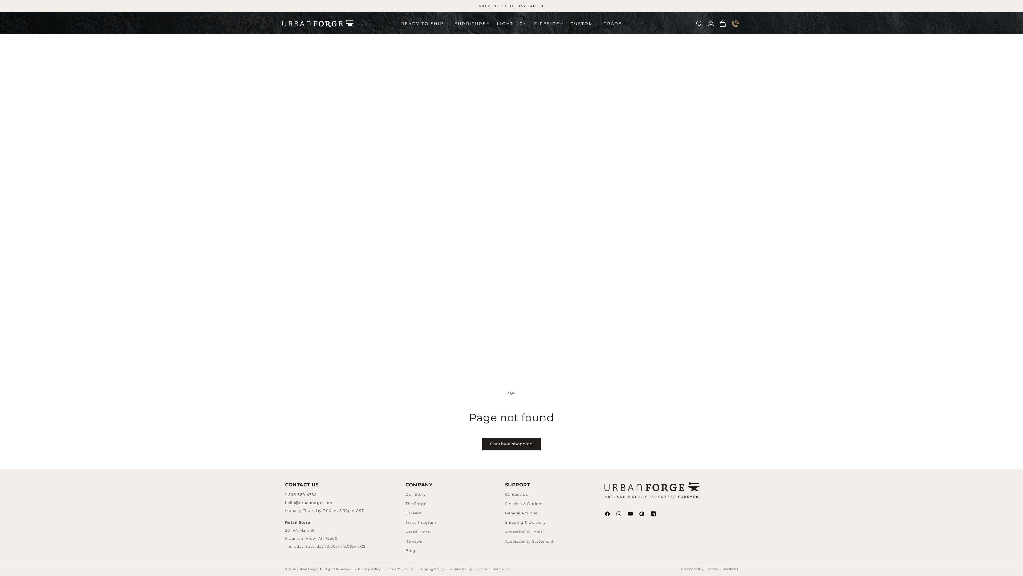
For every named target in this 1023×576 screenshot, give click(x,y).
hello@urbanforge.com (308, 502)
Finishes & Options (524, 503)
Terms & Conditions (722, 569)
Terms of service (399, 569)
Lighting (510, 23)
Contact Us (516, 494)
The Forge (415, 503)
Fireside (547, 23)
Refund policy (460, 569)
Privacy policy (369, 569)
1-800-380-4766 (300, 494)
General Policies (521, 513)
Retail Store (417, 532)
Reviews (413, 541)
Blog (410, 550)
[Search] (699, 24)
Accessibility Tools (524, 532)
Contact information (493, 569)
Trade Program (420, 522)
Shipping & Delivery (525, 522)
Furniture (470, 23)
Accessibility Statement (529, 541)
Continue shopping (511, 443)
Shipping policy (431, 569)
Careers (413, 513)
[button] (470, 23)
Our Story (415, 494)
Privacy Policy (692, 569)
